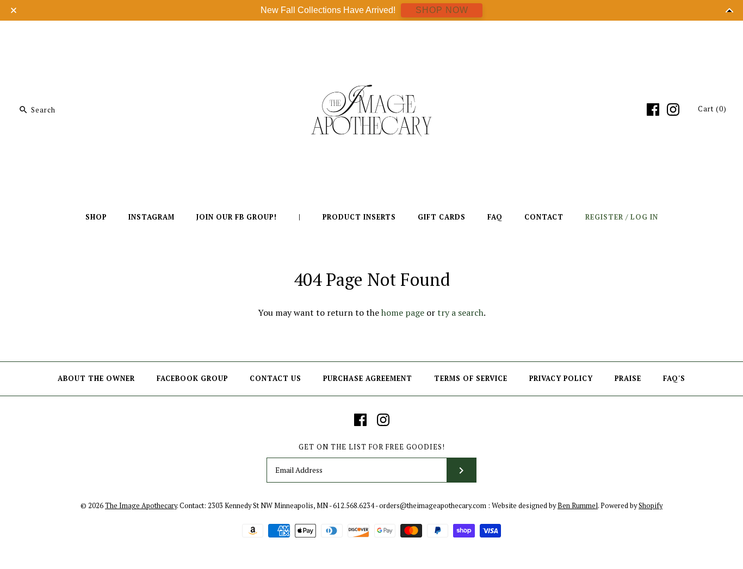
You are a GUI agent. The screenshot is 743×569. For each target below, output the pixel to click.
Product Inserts (359, 217)
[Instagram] (673, 109)
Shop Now (442, 10)
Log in (644, 217)
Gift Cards (442, 217)
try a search (460, 312)
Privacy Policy (561, 378)
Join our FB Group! (236, 217)
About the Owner (96, 378)
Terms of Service (470, 378)
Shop (96, 217)
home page (402, 312)
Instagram (151, 217)
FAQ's (674, 378)
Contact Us (275, 378)
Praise (628, 378)
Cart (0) (712, 109)
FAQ (495, 217)
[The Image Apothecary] (371, 37)
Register (604, 217)
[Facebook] (653, 109)
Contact (544, 217)
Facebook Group (192, 378)
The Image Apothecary (141, 505)
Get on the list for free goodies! (372, 447)
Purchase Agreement (367, 378)
